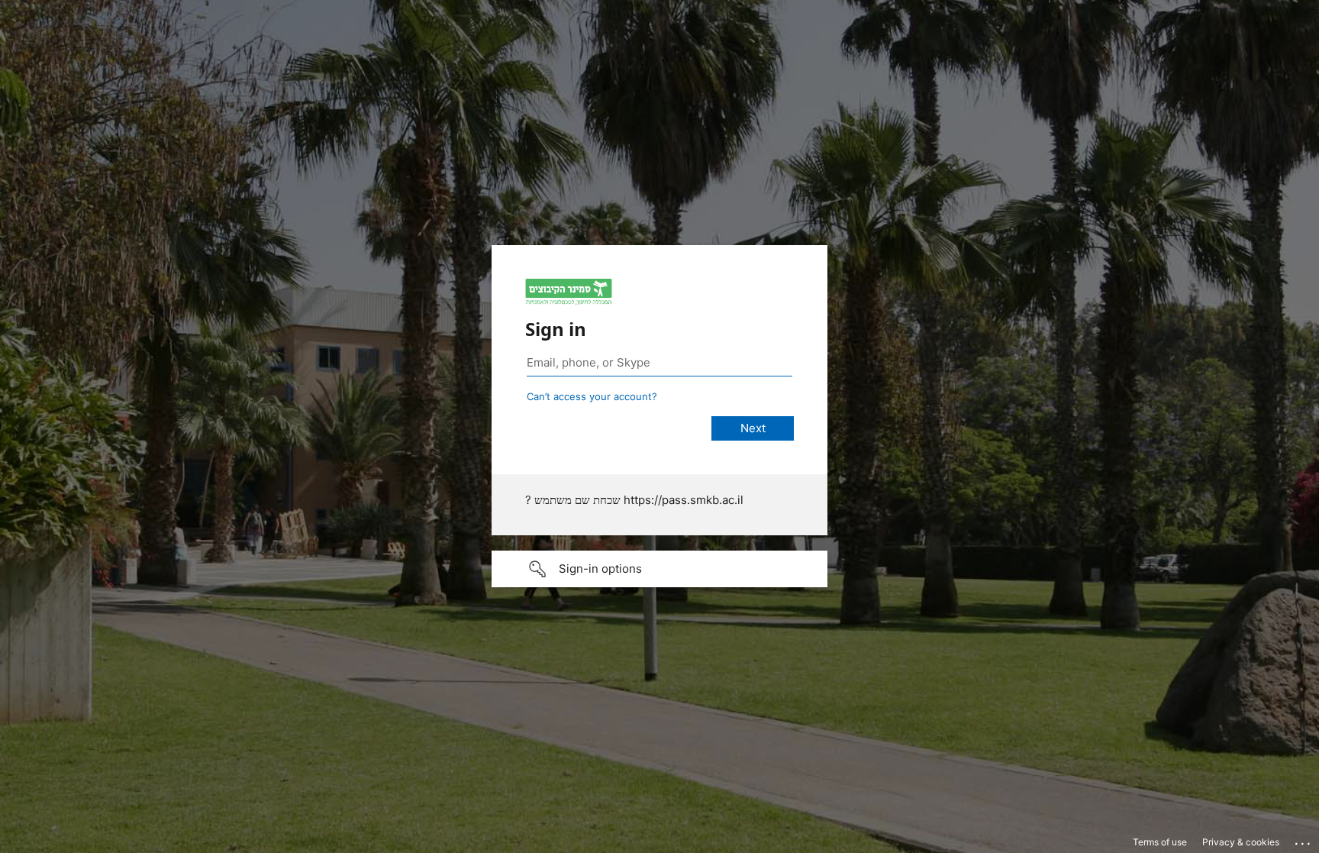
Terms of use (1160, 842)
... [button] (1304, 840)
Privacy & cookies (1240, 842)
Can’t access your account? (592, 396)
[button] (659, 569)
